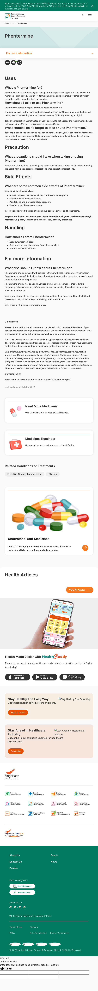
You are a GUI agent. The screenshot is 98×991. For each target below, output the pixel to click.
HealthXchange (24, 886)
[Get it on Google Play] (44, 677)
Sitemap (34, 927)
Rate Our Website (38, 933)
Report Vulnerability (59, 933)
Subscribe (16, 751)
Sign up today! (18, 712)
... (13, 24)
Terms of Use (15, 927)
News (54, 861)
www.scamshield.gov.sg (16, 8)
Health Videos (24, 892)
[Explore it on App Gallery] (72, 677)
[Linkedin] (25, 907)
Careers (13, 868)
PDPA (12, 933)
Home (7, 24)
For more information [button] (19, 53)
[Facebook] (11, 907)
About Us (14, 855)
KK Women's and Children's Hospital (51, 379)
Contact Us (15, 861)
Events (54, 855)
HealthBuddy (62, 412)
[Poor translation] (8, 968)
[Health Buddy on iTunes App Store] (17, 677)
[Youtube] (16, 907)
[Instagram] (20, 907)
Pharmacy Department (17, 379)
